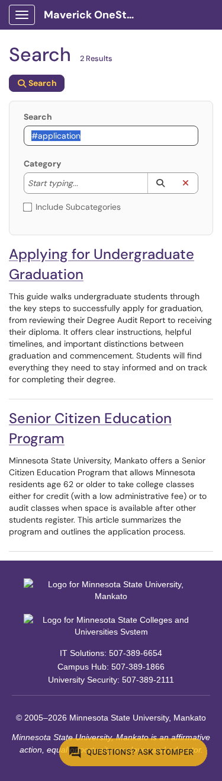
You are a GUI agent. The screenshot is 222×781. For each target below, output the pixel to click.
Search (38, 116)
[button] (160, 183)
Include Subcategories (78, 206)
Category (42, 163)
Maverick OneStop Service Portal (95, 15)
